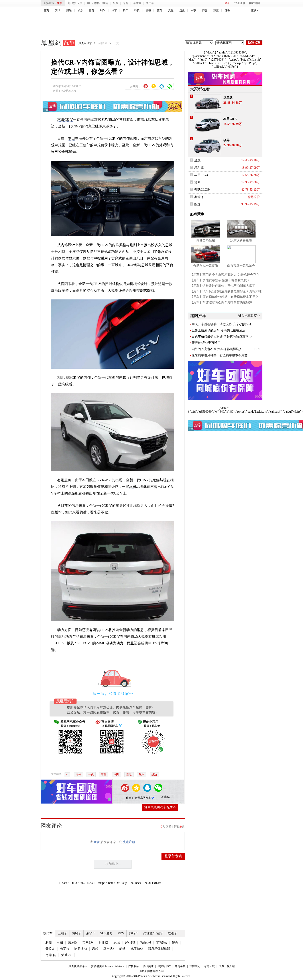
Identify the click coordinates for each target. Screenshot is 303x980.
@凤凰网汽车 (143, 797)
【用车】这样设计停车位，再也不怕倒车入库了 (222, 285)
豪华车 (90, 933)
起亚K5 (130, 942)
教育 (159, 10)
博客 (204, 10)
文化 (170, 10)
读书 (148, 10)
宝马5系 (161, 942)
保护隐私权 (164, 966)
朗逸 (197, 204)
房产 (125, 10)
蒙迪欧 (72, 942)
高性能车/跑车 (153, 933)
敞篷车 (172, 933)
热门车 (48, 933)
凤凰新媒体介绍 (78, 966)
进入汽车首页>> (249, 315)
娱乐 (80, 10)
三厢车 (62, 933)
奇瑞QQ (50, 955)
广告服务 (133, 966)
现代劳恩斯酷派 (159, 948)
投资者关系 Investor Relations (107, 966)
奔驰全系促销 (205, 240)
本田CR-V (65, 119)
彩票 (216, 10)
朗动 (122, 948)
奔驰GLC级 (202, 189)
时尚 (103, 10)
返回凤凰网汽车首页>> (160, 807)
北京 (59, 3)
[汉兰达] (207, 104)
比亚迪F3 (80, 948)
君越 (95, 948)
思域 (129, 774)
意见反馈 (209, 966)
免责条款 (180, 966)
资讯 (57, 10)
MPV (121, 933)
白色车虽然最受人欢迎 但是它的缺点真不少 (222, 336)
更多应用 (76, 3)
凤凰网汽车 (55, 43)
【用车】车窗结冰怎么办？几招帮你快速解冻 (221, 302)
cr (67, 774)
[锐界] (207, 146)
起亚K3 (103, 942)
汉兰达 (228, 97)
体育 (91, 10)
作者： (130, 797)
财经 (69, 10)
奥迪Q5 (199, 197)
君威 (60, 942)
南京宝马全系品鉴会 (241, 265)
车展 (115, 3)
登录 (227, 3)
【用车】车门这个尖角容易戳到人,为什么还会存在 (224, 274)
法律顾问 (194, 966)
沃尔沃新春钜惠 (241, 240)
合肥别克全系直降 (205, 265)
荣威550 (66, 955)
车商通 (137, 3)
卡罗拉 (64, 948)
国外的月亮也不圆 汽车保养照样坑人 (217, 349)
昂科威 (199, 167)
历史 (182, 10)
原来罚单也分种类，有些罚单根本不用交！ (221, 355)
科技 (137, 10)
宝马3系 (88, 942)
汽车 (114, 10)
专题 (125, 3)
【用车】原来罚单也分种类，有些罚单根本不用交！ (226, 297)
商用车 (150, 3)
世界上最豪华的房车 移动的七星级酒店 (218, 330)
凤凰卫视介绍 (227, 966)
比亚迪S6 (137, 948)
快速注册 (239, 3)
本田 (71, 138)
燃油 (154, 774)
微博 (97, 3)
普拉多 (50, 948)
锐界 (226, 140)
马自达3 (108, 948)
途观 (197, 160)
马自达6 (145, 942)
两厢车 (76, 933)
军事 (193, 10)
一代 (91, 774)
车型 (103, 774)
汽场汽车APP (69, 90)
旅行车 (133, 933)
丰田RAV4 (201, 175)
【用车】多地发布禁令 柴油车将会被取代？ (220, 280)
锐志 (175, 942)
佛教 (227, 10)
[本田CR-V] (207, 125)
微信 (105, 3)
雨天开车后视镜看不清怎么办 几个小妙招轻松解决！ (222, 324)
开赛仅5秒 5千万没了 (206, 342)
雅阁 (48, 942)
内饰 (78, 774)
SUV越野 (106, 933)
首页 (46, 10)
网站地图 (254, 3)
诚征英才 (148, 966)
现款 (141, 774)
